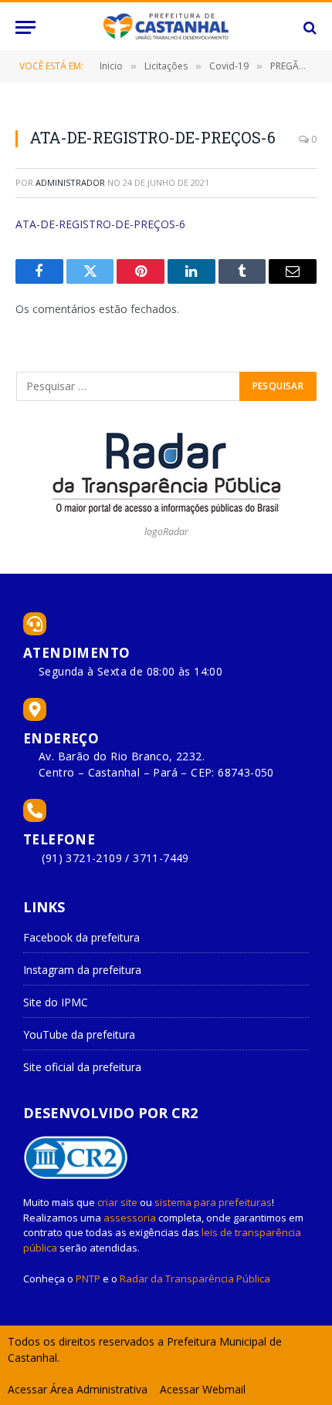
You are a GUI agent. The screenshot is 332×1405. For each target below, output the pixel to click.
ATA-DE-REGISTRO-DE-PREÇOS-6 (100, 224)
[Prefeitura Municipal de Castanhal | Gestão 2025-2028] (166, 27)
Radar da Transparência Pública (195, 1278)
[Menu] (25, 27)
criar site (117, 1202)
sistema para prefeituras (213, 1202)
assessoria (129, 1218)
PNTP (88, 1278)
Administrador (70, 182)
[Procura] (308, 27)
